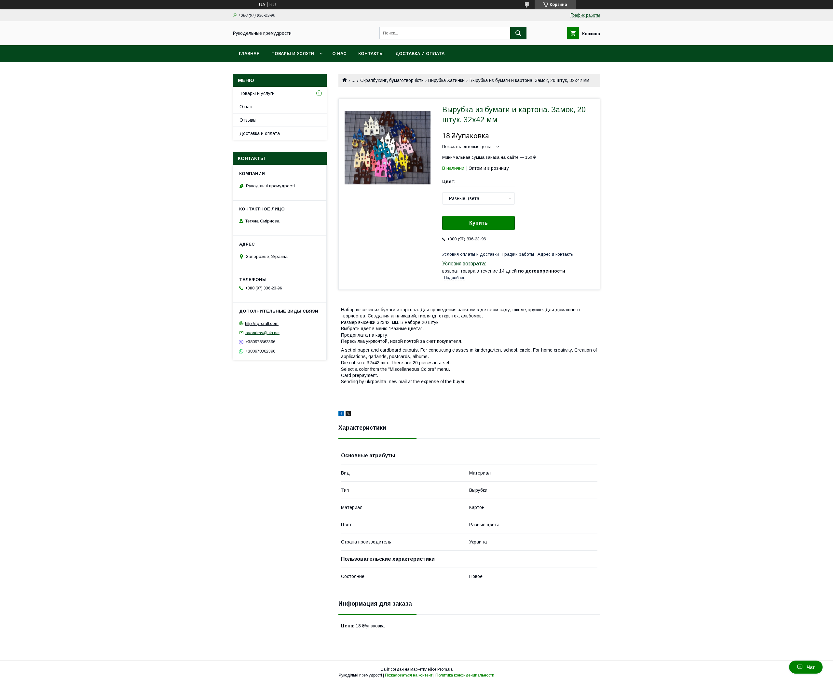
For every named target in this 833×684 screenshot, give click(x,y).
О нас (339, 53)
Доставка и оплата (419, 53)
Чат (811, 667)
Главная (249, 53)
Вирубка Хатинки (446, 80)
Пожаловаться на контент (408, 675)
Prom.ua (445, 669)
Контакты (371, 53)
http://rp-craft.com (262, 323)
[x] (348, 414)
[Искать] (518, 33)
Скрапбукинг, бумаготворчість (392, 80)
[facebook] (341, 414)
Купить (478, 223)
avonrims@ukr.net (262, 332)
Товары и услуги (292, 53)
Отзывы (247, 120)
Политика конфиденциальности (464, 675)
